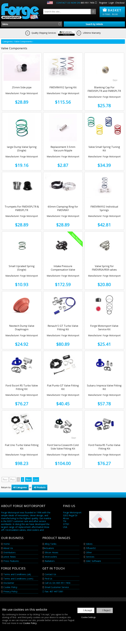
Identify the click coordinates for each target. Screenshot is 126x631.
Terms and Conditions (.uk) (17, 574)
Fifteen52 (90, 548)
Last (36, 479)
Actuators (49, 548)
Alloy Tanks (50, 543)
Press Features (11, 561)
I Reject (106, 610)
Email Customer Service (56, 587)
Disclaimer (8, 582)
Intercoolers (50, 556)
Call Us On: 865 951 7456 (57, 582)
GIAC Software (93, 561)
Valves (89, 543)
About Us (8, 548)
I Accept (87, 610)
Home (6, 543)
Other (88, 552)
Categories (8, 41)
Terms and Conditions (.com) (18, 578)
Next (28, 479)
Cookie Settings (88, 617)
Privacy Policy (10, 591)
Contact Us (50, 574)
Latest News (9, 556)
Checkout (120, 2)
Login (111, 2)
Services (89, 556)
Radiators (49, 561)
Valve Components (23, 41)
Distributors (9, 552)
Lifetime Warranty (91, 32)
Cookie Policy (30, 623)
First (5, 479)
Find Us (48, 578)
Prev (12, 479)
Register (103, 2)
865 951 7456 (87, 2)
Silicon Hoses (51, 552)
